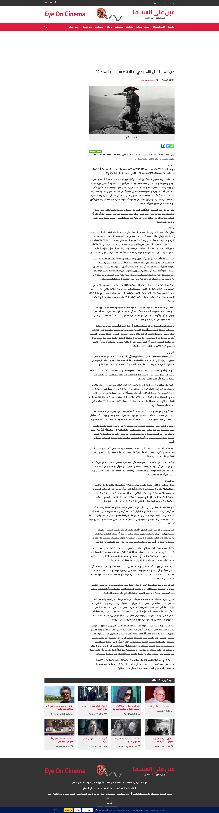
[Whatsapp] (172, 146)
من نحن (172, 3)
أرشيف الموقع (74, 27)
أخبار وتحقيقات (159, 27)
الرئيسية (171, 27)
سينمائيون (99, 27)
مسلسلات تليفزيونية (148, 80)
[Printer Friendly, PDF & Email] (95, 151)
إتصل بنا (155, 3)
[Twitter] (168, 146)
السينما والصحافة (142, 27)
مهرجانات (119, 27)
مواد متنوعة (87, 27)
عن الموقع (164, 3)
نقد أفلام (129, 27)
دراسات (109, 27)
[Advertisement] (109, 48)
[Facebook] (163, 146)
